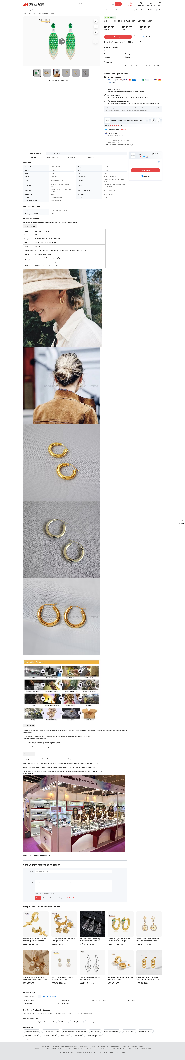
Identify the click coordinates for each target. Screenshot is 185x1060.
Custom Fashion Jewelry (111, 1031)
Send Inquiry (118, 37)
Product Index (125, 1046)
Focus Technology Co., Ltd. (80, 1052)
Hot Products (45, 1046)
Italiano (83, 1048)
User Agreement (103, 1052)
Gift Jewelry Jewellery (31, 1036)
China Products (55, 1046)
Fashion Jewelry (63, 1000)
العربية (102, 1048)
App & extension (138, 10)
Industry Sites (104, 1046)
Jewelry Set (28, 1022)
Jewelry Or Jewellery (129, 1031)
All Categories (30, 10)
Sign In (107, 145)
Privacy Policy (121, 1052)
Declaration (112, 1052)
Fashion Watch (27, 1004)
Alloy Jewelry (131, 1000)
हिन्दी (118, 1048)
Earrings (52, 13)
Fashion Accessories (42, 13)
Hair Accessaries (63, 1004)
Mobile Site (134, 1046)
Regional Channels (115, 1046)
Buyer (117, 10)
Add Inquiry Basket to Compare (61, 80)
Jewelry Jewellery (95, 1031)
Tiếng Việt (136, 1048)
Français (67, 1048)
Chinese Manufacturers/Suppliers (69, 1046)
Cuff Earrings (63, 1022)
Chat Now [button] (149, 37)
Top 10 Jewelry (64, 1036)
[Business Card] (159, 162)
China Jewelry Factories (32, 1031)
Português (60, 1048)
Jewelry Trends (77, 1036)
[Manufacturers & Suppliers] (33, 4)
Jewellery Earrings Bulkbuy (94, 1036)
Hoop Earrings (90, 1022)
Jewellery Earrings (76, 1022)
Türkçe (130, 1048)
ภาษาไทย (124, 1048)
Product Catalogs (50, 996)
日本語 (113, 1048)
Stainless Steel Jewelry (99, 1000)
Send (37, 898)
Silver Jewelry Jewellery (49, 1036)
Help (127, 10)
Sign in (160, 5)
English (47, 1048)
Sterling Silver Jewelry (42, 1022)
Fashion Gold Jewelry (145, 1031)
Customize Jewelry (28, 1000)
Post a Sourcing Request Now (77, 898)
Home (24, 13)
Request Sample (140, 42)
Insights (141, 1046)
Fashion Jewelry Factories (51, 1031)
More (24, 1039)
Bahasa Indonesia (146, 1048)
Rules (160, 10)
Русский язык (75, 1048)
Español (53, 1048)
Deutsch (89, 1048)
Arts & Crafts (31, 13)
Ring (54, 1022)
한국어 (108, 1048)
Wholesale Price (95, 1046)
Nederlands (96, 1048)
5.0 (138, 157)
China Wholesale (84, 1046)
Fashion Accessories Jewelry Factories (74, 1031)
